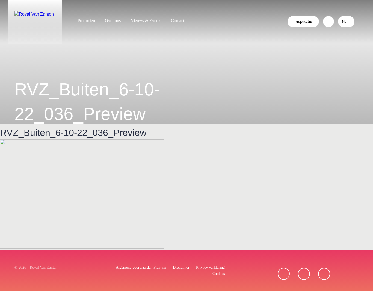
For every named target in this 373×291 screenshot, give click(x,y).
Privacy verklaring (210, 267)
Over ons (113, 20)
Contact (177, 20)
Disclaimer (181, 267)
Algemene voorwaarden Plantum (141, 267)
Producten (86, 20)
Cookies (218, 274)
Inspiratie (303, 21)
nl (344, 21)
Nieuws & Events (146, 20)
